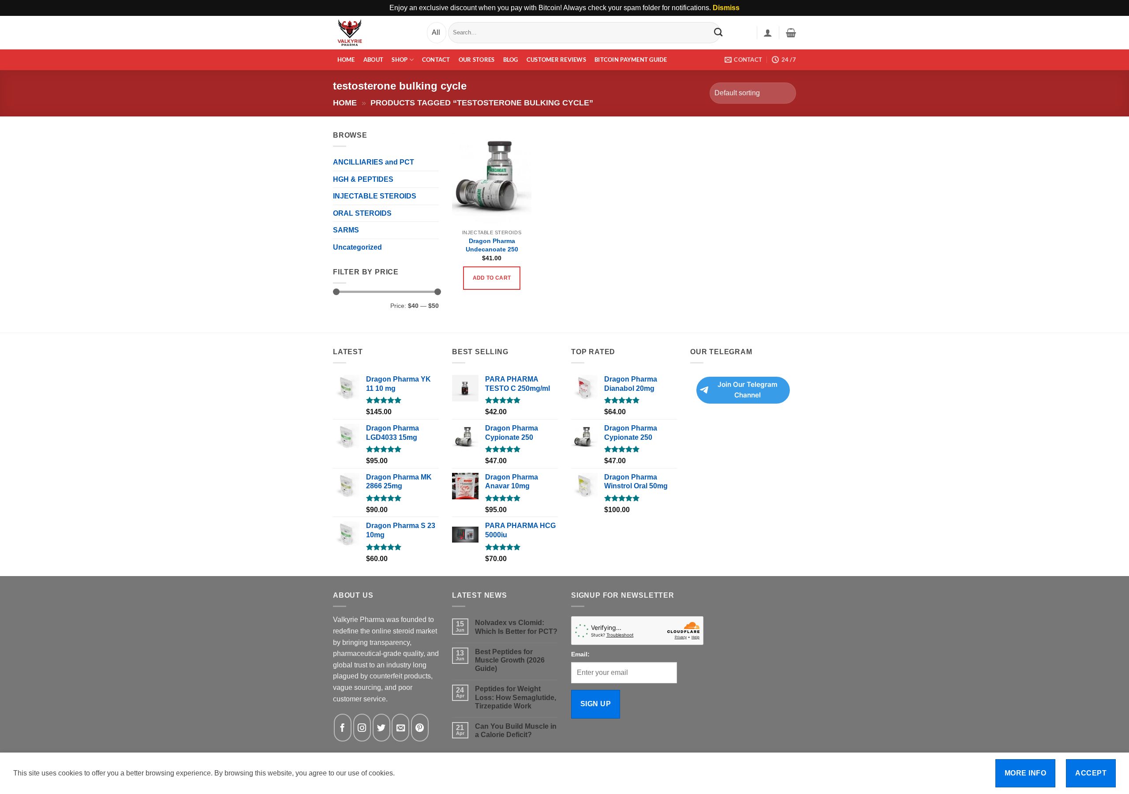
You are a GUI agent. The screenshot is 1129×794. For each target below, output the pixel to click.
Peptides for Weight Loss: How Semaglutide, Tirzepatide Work (515, 697)
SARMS (346, 230)
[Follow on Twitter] (381, 728)
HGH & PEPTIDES (363, 179)
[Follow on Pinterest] (420, 728)
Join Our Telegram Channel (748, 390)
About (373, 59)
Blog (510, 59)
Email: (580, 654)
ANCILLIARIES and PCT (373, 162)
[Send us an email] (400, 728)
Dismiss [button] (726, 7)
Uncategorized (357, 247)
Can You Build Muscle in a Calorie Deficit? (516, 730)
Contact (436, 59)
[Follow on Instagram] (362, 728)
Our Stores (477, 59)
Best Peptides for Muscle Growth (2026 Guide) (510, 660)
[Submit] (718, 32)
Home (346, 59)
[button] (767, 32)
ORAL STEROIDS (362, 213)
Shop (399, 59)
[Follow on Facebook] (342, 728)
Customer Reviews (556, 59)
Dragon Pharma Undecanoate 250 (492, 245)
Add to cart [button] (492, 278)
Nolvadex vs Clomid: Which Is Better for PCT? (516, 627)
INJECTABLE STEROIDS (374, 196)
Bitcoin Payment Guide (630, 59)
